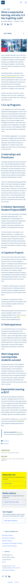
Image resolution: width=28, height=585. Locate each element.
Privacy (17, 582)
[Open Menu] (25, 2)
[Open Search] (21, 2)
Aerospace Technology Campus (12, 543)
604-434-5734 (11, 566)
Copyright (10, 582)
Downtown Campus (8, 538)
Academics (6, 441)
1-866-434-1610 (16, 568)
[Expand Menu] (23, 33)
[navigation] (3, 2)
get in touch (19, 419)
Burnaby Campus (7, 535)
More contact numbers (8, 570)
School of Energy (20, 315)
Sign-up (18, 432)
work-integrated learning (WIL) (11, 75)
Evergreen (6, 444)
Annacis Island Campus (9, 546)
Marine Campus (7, 541)
